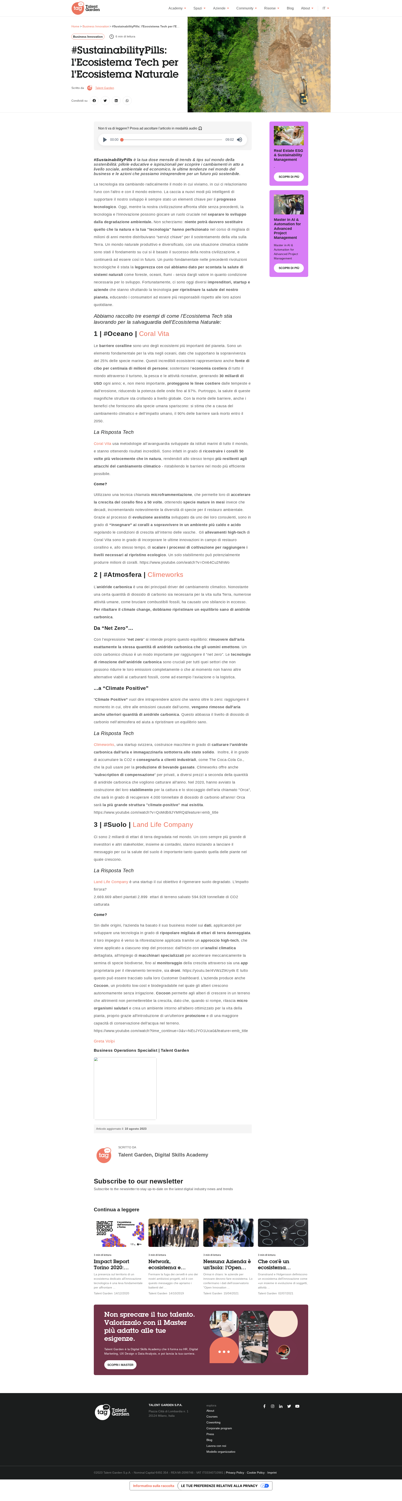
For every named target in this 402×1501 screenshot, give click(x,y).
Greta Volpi (105, 1041)
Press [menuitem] (210, 1434)
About (305, 8)
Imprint (272, 1472)
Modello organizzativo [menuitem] (220, 1451)
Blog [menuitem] (209, 1440)
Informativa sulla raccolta (153, 1486)
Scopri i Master (120, 1365)
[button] (105, 139)
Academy (176, 8)
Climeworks (165, 574)
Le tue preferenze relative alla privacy (219, 1486)
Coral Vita (154, 333)
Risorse (270, 8)
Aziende (219, 8)
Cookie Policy (256, 1472)
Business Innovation (88, 36)
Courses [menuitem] (212, 1416)
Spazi (197, 8)
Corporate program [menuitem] (219, 1428)
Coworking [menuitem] (213, 1422)
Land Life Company (163, 824)
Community (244, 8)
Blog (290, 8)
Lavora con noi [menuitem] (216, 1445)
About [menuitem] (210, 1410)
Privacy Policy (235, 1472)
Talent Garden (104, 88)
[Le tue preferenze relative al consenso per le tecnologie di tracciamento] (3, 1496)
